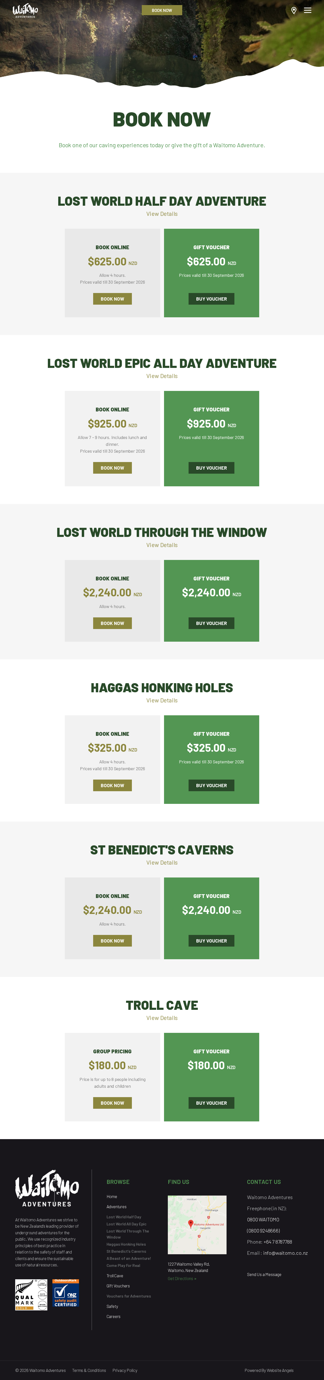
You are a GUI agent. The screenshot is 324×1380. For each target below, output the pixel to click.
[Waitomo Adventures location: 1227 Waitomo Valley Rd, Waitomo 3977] (197, 1227)
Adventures (117, 1206)
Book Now (162, 10)
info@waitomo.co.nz (285, 1253)
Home (112, 1196)
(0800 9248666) (263, 1230)
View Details (162, 213)
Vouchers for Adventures (129, 1295)
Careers (114, 1316)
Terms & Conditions (89, 1370)
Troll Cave (115, 1275)
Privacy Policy (124, 1370)
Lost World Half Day (124, 1216)
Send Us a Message (264, 1274)
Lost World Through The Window (128, 1233)
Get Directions (180, 1278)
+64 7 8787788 (278, 1242)
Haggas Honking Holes (126, 1244)
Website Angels (280, 1370)
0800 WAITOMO (263, 1219)
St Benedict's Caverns (126, 1251)
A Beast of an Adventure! (129, 1258)
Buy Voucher (211, 299)
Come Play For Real (123, 1265)
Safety (112, 1306)
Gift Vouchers (118, 1285)
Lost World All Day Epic (127, 1223)
